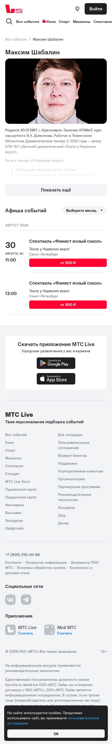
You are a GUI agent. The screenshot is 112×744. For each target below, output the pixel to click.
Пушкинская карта (20, 488)
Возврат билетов (72, 455)
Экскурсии (14, 520)
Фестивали (14, 504)
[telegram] (26, 599)
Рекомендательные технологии (74, 496)
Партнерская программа (79, 486)
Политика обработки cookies (41, 567)
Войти (95, 8)
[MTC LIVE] (14, 9)
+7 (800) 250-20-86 (22, 554)
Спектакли (14, 465)
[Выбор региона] (77, 9)
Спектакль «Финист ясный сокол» (65, 241)
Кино (51, 21)
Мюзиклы (81, 21)
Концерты (66, 507)
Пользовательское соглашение (74, 444)
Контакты (13, 562)
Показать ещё (56, 190)
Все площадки (70, 434)
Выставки (13, 512)
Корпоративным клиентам (80, 470)
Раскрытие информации (46, 562)
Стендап (12, 473)
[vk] (10, 599)
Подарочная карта (20, 496)
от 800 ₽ (68, 262)
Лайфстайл (14, 527)
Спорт (64, 21)
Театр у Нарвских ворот (49, 248)
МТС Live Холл (17, 481)
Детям (63, 522)
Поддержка (67, 462)
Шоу (61, 514)
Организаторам (71, 478)
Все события (27, 21)
